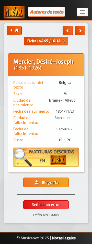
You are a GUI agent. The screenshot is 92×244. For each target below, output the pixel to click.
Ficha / (46, 41)
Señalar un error (46, 204)
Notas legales (64, 238)
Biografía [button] (45, 182)
